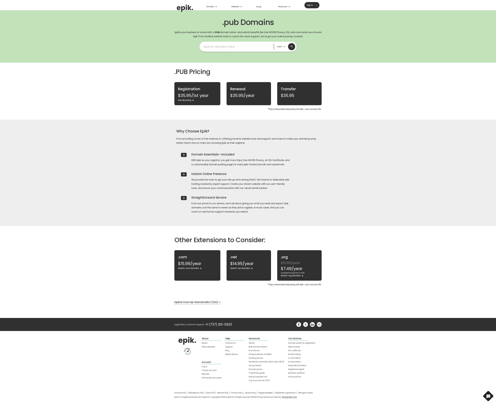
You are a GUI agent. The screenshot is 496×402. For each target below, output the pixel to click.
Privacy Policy (237, 393)
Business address (296, 373)
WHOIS (252, 343)
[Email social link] (319, 324)
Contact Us (230, 343)
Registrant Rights (266, 393)
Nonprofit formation (297, 365)
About (204, 343)
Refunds (205, 374)
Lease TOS (210, 393)
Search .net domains (240, 268)
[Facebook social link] (298, 324)
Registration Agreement (285, 393)
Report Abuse (231, 354)
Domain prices (255, 369)
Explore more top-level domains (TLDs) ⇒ (197, 302)
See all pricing (184, 100)
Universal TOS (180, 393)
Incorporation (294, 361)
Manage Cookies (305, 393)
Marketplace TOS (196, 393)
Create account (209, 370)
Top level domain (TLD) (259, 380)
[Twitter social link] (305, 324)
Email (258, 6)
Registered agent (296, 369)
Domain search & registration (301, 343)
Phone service (294, 376)
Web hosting (294, 346)
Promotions (254, 350)
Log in (204, 366)
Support (229, 346)
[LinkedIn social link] (312, 324)
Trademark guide (257, 373)
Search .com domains (188, 268)
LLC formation (294, 358)
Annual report (255, 365)
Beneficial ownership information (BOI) (266, 361)
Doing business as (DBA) (260, 354)
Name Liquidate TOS (258, 376)
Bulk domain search (258, 346)
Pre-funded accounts (212, 377)
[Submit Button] (291, 46)
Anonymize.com (289, 397)
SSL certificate (294, 350)
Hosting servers (256, 358)
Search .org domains (291, 275)
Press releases (208, 346)
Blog (227, 350)
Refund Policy (222, 393)
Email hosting (294, 354)
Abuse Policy (250, 393)
